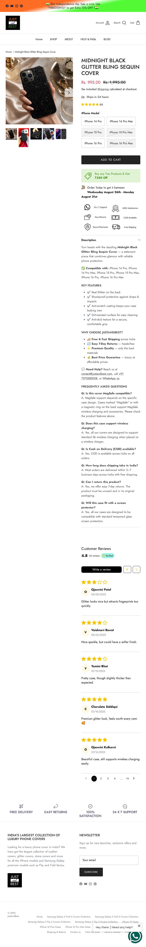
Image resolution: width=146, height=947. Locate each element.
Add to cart (111, 160)
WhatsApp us (111, 378)
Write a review (101, 569)
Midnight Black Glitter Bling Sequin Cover (35, 52)
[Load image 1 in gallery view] (39, 90)
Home (39, 39)
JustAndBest (13, 916)
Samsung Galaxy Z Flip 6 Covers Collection (49, 922)
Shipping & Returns (56, 932)
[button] (90, 104)
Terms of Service (112, 932)
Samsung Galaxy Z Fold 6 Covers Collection (68, 916)
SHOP (53, 39)
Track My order (92, 932)
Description (88, 240)
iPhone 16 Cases (130, 922)
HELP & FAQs (88, 39)
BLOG (107, 39)
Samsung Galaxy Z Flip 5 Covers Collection (96, 922)
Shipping (103, 89)
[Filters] (127, 569)
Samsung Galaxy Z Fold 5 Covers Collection (116, 916)
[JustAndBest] (13, 23)
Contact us (75, 932)
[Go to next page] (135, 778)
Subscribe (91, 872)
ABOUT (69, 39)
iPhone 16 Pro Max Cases (77, 927)
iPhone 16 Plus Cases (50, 927)
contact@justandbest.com (96, 374)
